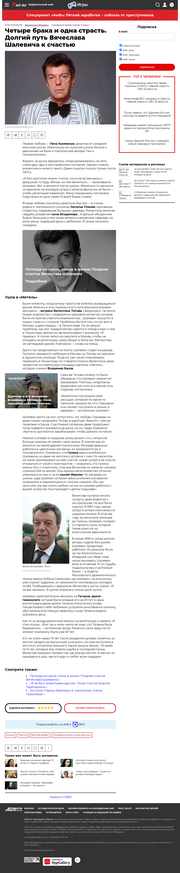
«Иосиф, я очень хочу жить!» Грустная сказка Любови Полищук (94, 761)
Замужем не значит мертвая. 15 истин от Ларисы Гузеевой (37, 761)
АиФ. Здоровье (131, 55)
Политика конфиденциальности (39, 850)
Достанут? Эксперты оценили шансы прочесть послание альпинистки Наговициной (154, 183)
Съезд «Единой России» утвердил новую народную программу (147, 142)
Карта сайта (72, 812)
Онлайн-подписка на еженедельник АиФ (91, 808)
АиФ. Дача (128, 50)
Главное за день (131, 45)
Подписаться (147, 67)
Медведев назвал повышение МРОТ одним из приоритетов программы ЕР (147, 128)
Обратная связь (33, 812)
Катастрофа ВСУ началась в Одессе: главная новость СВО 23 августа (147, 100)
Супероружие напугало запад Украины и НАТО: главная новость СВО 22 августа (147, 86)
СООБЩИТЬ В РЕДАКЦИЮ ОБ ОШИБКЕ (102, 812)
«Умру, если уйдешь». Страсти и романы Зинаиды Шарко (93, 773)
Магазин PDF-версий (147, 808)
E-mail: (123, 31)
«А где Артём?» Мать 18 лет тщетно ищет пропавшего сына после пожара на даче (153, 172)
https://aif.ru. (34, 845)
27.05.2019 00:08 (13, 25)
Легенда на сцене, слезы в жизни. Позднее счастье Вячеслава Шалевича (66, 271)
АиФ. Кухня (129, 59)
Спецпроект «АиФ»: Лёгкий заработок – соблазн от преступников (90, 15)
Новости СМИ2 (60, 797)
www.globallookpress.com (19, 126)
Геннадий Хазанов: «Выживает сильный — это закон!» (36, 784)
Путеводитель (54, 812)
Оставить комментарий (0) (90, 708)
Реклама (29, 808)
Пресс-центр (124, 808)
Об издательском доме (51, 808)
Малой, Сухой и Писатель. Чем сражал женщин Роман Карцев (37, 773)
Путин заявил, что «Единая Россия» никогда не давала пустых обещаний (147, 114)
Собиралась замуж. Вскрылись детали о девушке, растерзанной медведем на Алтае (152, 195)
